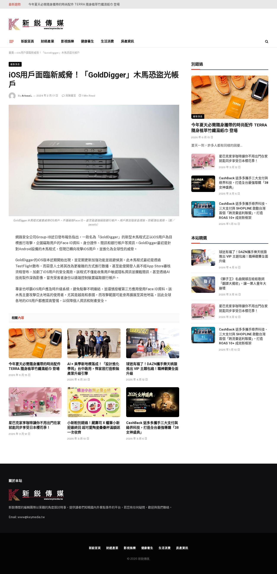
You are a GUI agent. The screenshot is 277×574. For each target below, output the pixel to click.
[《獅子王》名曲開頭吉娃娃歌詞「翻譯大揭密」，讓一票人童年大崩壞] (203, 284)
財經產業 (47, 41)
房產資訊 (127, 41)
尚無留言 (71, 95)
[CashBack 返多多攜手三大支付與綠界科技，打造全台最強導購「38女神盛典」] (152, 402)
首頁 (11, 52)
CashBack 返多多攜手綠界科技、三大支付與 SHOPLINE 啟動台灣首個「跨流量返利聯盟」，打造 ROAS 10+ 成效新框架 (243, 210)
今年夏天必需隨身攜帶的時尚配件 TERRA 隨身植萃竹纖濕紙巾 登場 (35, 366)
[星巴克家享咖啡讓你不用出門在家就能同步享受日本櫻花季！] (35, 402)
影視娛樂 (67, 41)
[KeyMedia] (36, 24)
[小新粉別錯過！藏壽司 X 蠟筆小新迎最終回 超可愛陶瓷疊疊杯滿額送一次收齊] (93, 402)
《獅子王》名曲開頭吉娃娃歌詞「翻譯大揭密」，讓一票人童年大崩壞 (242, 283)
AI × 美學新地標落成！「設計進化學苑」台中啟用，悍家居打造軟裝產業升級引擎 (77, 4)
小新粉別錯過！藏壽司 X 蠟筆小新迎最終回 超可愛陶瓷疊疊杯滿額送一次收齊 (93, 427)
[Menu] (11, 41)
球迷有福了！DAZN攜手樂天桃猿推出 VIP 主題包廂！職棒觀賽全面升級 (152, 369)
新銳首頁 (27, 41)
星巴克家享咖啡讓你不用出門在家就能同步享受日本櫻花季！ (35, 425)
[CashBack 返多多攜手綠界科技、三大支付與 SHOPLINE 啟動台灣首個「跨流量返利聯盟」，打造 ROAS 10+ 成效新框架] (203, 209)
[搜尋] (266, 41)
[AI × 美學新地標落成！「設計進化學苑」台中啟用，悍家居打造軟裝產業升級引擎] (93, 343)
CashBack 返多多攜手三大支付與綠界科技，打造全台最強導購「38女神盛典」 (152, 427)
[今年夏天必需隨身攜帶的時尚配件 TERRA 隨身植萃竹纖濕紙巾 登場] (35, 343)
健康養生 (87, 41)
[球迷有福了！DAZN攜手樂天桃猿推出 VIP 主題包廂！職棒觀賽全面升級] (152, 343)
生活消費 (107, 41)
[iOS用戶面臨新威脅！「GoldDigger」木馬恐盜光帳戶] (94, 160)
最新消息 (15, 64)
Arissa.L (27, 95)
